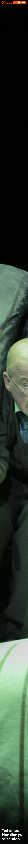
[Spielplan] (19, 2)
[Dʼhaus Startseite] (7, 2)
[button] (15, 2)
